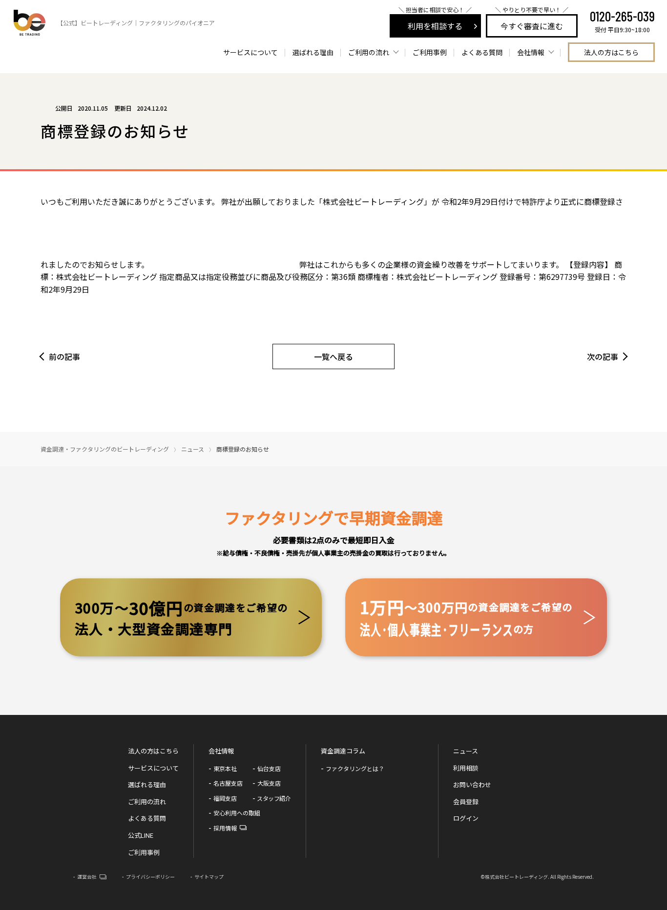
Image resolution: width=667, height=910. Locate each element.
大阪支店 (269, 783)
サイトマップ (209, 876)
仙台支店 (269, 768)
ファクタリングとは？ (355, 768)
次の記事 (602, 356)
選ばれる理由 (313, 52)
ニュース (192, 449)
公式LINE (140, 835)
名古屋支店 (228, 783)
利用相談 (466, 767)
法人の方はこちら (611, 52)
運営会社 (87, 876)
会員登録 (466, 801)
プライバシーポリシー (150, 876)
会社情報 (221, 750)
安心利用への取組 (236, 813)
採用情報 (225, 828)
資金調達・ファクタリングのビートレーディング (105, 449)
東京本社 (225, 768)
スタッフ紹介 (274, 798)
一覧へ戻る (333, 356)
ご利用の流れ (147, 801)
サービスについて (250, 52)
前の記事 (64, 356)
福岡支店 (225, 798)
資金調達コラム (343, 750)
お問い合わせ (472, 784)
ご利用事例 (430, 52)
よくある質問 (481, 52)
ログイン (466, 818)
